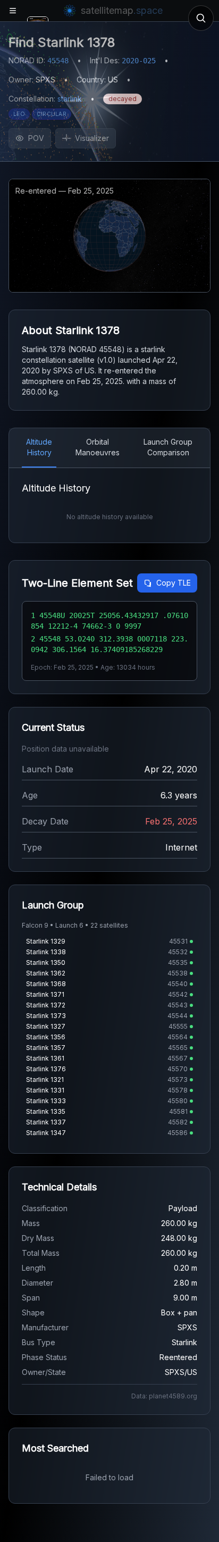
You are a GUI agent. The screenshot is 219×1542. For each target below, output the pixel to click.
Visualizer (92, 138)
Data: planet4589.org (164, 1396)
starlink (69, 98)
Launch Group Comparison (168, 447)
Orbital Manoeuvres (97, 447)
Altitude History (39, 447)
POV (36, 138)
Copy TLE (173, 582)
